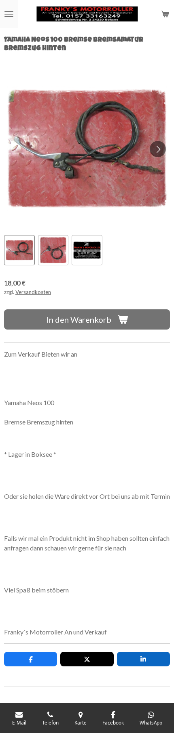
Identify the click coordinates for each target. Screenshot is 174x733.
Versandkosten (33, 292)
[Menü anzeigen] (9, 14)
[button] (19, 250)
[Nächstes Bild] (158, 149)
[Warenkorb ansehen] (165, 14)
